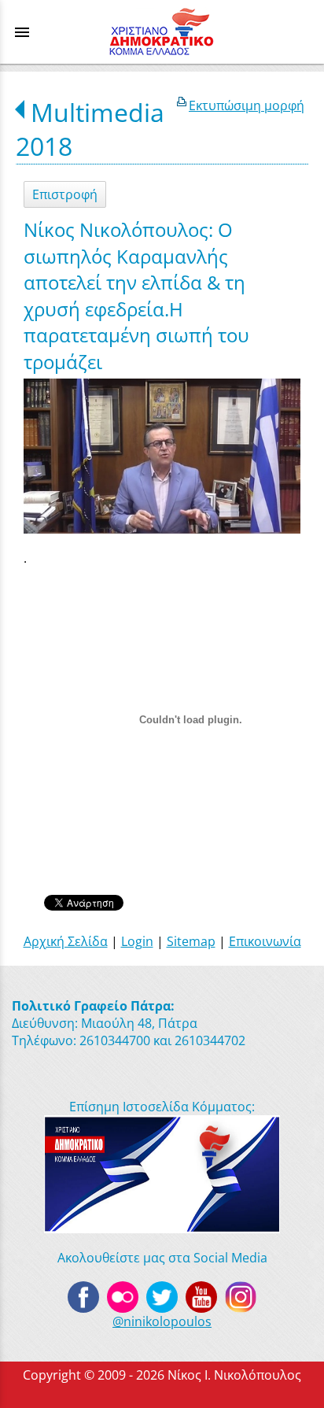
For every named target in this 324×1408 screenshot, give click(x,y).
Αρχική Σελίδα (66, 941)
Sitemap (191, 941)
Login (137, 941)
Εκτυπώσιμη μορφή (246, 105)
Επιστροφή (65, 194)
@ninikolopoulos (162, 1321)
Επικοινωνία (265, 941)
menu (22, 32)
